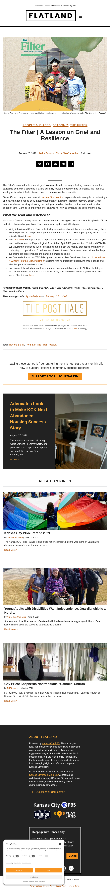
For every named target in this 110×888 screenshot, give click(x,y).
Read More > (10, 550)
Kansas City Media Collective (44, 775)
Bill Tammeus (13, 688)
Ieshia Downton (47, 153)
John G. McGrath (15, 537)
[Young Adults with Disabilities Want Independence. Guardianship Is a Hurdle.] (55, 586)
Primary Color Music (57, 296)
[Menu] (80, 16)
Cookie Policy (61, 886)
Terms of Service (74, 886)
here (29, 236)
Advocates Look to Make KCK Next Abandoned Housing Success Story (28, 415)
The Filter (79, 125)
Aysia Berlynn (33, 296)
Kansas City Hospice (52, 197)
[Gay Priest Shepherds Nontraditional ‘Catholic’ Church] (55, 662)
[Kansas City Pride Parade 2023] (55, 511)
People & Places (37, 125)
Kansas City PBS (51, 743)
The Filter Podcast (47, 344)
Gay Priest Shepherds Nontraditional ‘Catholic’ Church (44, 684)
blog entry (19, 239)
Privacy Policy (48, 886)
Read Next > (16, 459)
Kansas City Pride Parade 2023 (27, 533)
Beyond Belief (16, 344)
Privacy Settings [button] (36, 886)
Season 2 (60, 125)
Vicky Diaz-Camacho (67, 153)
